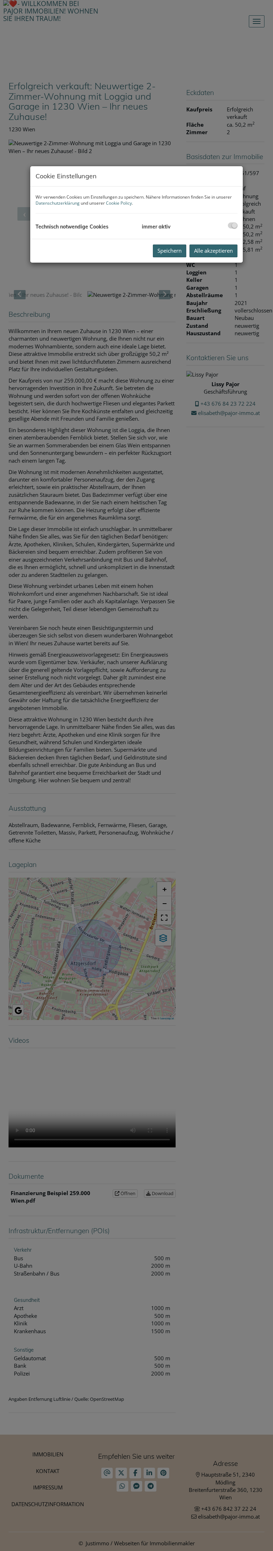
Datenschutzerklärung (58, 203)
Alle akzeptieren (213, 250)
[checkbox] (232, 225)
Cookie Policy (119, 203)
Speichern (169, 250)
